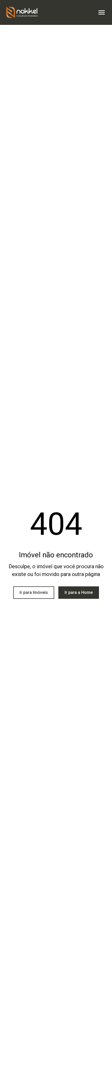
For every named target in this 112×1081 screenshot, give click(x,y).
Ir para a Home (79, 592)
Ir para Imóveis (34, 592)
